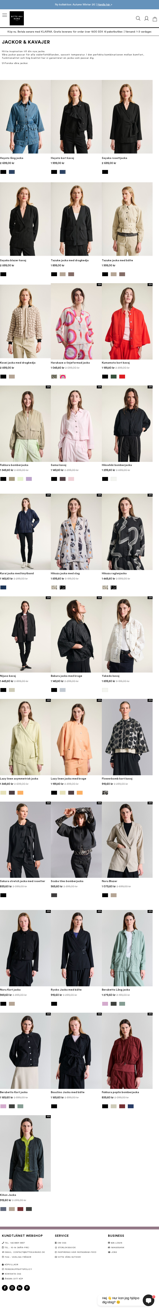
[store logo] (17, 18)
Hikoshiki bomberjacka (117, 465)
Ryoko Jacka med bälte (66, 989)
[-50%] (76, 358)
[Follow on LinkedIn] (19, 1288)
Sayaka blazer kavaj (13, 260)
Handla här (104, 4)
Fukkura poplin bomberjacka (120, 1092)
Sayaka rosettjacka (114, 158)
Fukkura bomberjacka (14, 465)
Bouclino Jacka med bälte (68, 1092)
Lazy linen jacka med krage (68, 778)
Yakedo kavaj (110, 676)
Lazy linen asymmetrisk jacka (19, 778)
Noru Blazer (109, 881)
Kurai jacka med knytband (17, 573)
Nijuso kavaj (8, 676)
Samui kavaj (58, 465)
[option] (3, 172)
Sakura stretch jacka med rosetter (22, 881)
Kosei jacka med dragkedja (17, 362)
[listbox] (25, 172)
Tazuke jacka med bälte (117, 260)
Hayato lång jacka (11, 158)
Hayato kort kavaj (62, 158)
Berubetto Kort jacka (14, 1092)
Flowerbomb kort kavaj (117, 778)
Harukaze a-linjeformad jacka (70, 362)
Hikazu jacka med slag (65, 573)
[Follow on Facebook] (5, 1288)
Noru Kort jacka (10, 989)
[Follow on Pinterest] (27, 1288)
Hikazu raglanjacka (114, 573)
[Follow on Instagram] (12, 1288)
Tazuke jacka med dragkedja (70, 260)
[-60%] (127, 774)
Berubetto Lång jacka (116, 989)
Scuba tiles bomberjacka (67, 881)
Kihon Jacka (8, 1195)
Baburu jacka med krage (66, 676)
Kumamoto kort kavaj (116, 362)
